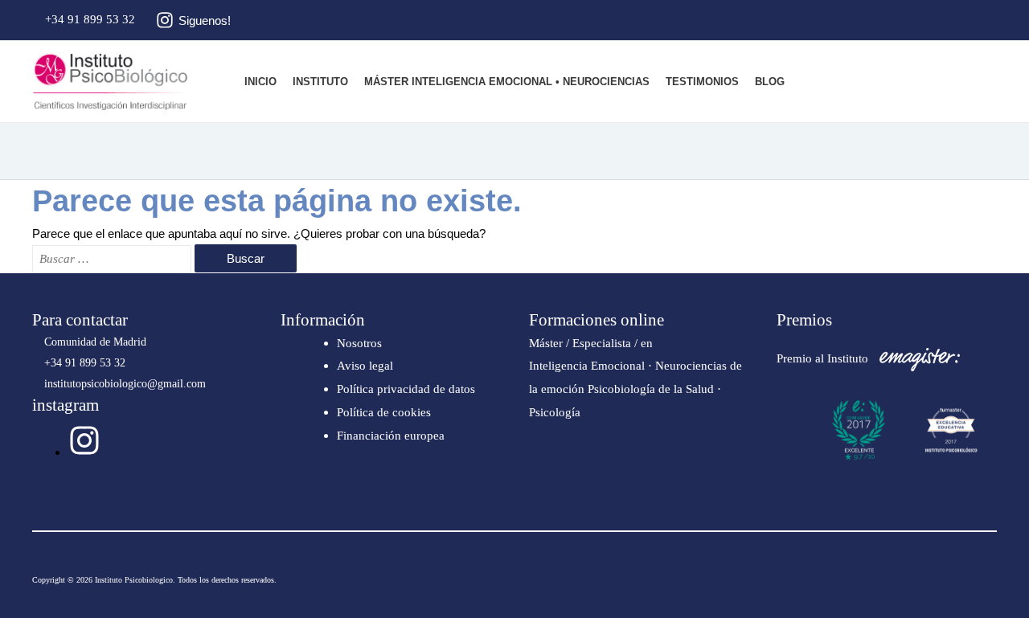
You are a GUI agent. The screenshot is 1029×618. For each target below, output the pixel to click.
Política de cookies (384, 412)
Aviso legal (365, 365)
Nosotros (359, 343)
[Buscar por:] (113, 258)
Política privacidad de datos (406, 389)
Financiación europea (391, 435)
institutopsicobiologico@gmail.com (123, 384)
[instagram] (84, 452)
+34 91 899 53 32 (88, 19)
